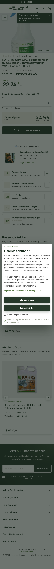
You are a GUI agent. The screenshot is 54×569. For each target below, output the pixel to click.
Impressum (9, 291)
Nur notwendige (27, 308)
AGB (39, 291)
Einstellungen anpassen (17, 314)
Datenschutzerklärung (25, 291)
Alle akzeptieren (27, 300)
